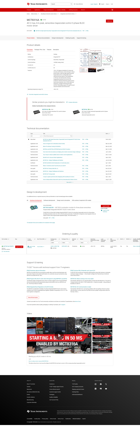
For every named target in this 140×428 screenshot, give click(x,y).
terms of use (77, 301)
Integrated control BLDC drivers (67, 13)
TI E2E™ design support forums (56, 386)
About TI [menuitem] (83, 9)
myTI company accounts (77, 386)
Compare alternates (72, 102)
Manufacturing (30, 399)
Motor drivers (34, 13)
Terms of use (61, 418)
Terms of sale (53, 418)
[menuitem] (112, 10)
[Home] (37, 4)
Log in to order (106, 206)
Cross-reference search (54, 389)
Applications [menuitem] (37, 9)
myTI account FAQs (53, 399)
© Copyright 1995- (32, 422)
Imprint (84, 418)
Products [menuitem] (29, 9)
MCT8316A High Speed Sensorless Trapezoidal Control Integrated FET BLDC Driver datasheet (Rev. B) (58, 30)
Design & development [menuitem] (49, 9)
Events (28, 394)
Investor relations (31, 397)
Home (28, 13)
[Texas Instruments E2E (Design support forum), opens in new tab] (101, 389)
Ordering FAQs (75, 391)
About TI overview (31, 384)
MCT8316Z (85, 109)
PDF (83, 30)
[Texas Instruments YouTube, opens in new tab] (106, 389)
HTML (87, 30)
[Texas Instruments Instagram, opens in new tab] (95, 384)
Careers (28, 386)
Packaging (51, 394)
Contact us (51, 384)
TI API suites (75, 384)
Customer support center (55, 391)
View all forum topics (33, 297)
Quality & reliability (53, 397)
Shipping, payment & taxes (78, 389)
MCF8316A (45, 109)
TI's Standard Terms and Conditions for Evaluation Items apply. (41, 222)
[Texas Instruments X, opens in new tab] (106, 384)
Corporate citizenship (31, 402)
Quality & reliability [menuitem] (61, 9)
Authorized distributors (77, 394)
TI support (63, 304)
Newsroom (29, 389)
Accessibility (29, 418)
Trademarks (68, 418)
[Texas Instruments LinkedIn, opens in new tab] (95, 389)
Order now (109, 21)
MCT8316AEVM (48, 207)
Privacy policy (45, 418)
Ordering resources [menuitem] (73, 9)
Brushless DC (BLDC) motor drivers (49, 13)
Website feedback (76, 418)
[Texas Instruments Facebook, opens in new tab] (101, 384)
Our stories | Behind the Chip (33, 391)
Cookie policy (37, 418)
